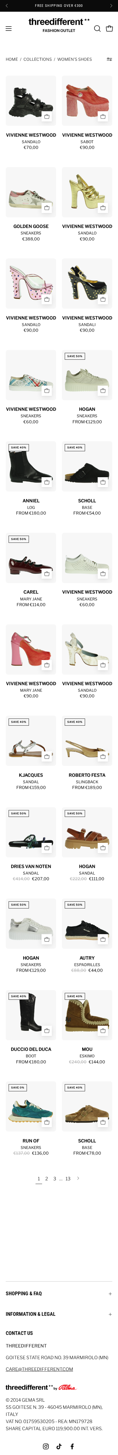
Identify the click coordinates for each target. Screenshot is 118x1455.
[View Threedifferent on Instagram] (46, 1446)
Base (87, 507)
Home (12, 59)
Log (31, 507)
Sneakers (31, 233)
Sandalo (31, 141)
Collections (37, 59)
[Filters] (109, 59)
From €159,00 (31, 788)
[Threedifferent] (59, 28)
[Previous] (6, 5)
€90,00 (87, 147)
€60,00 (30, 422)
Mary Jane (31, 599)
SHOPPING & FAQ (24, 1293)
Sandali (87, 324)
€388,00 (31, 239)
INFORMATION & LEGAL (31, 1314)
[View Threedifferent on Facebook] (72, 1446)
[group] (59, 5)
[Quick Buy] (47, 116)
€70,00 (31, 147)
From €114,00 (31, 605)
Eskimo (87, 1056)
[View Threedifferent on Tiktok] (59, 1446)
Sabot (87, 141)
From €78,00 (87, 1153)
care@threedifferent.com (39, 1369)
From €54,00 (87, 513)
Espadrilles (87, 964)
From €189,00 (87, 788)
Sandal (31, 782)
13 (68, 1178)
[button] (97, 29)
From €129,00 (87, 422)
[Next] (111, 5)
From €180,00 (31, 513)
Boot (31, 1056)
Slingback (87, 782)
